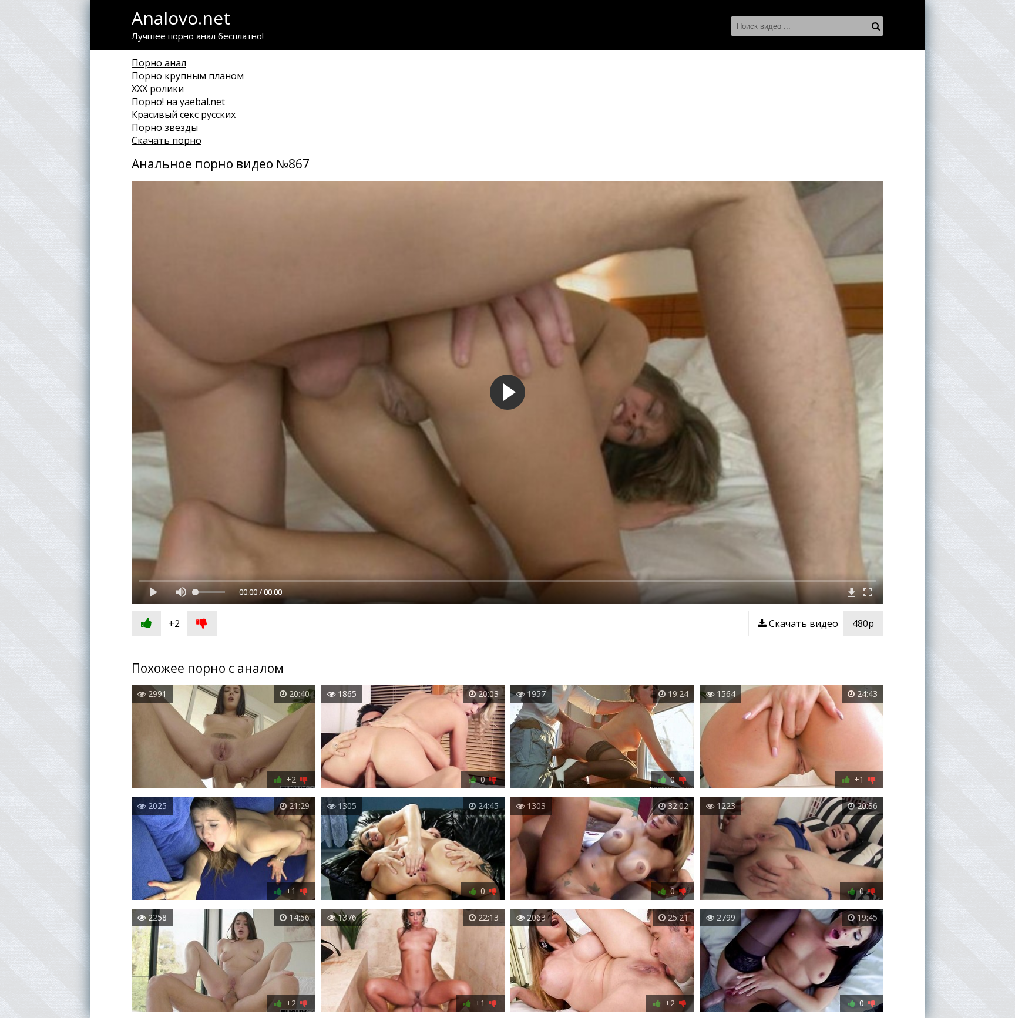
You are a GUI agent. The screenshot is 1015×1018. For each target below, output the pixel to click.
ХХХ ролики (158, 88)
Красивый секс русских (184, 114)
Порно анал (159, 62)
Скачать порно (166, 140)
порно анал (192, 36)
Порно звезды (165, 127)
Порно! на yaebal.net (178, 101)
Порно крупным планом (188, 75)
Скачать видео (820, 623)
